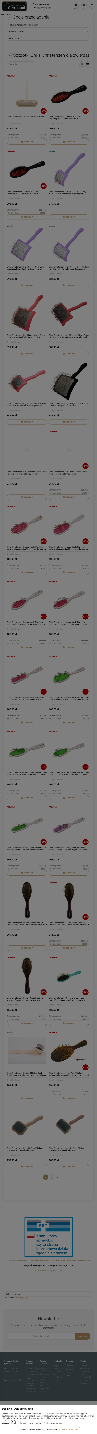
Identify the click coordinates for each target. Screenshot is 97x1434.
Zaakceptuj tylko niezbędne (30, 1429)
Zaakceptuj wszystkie (69, 1429)
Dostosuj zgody (51, 1429)
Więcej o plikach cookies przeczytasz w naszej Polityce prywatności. (32, 1423)
